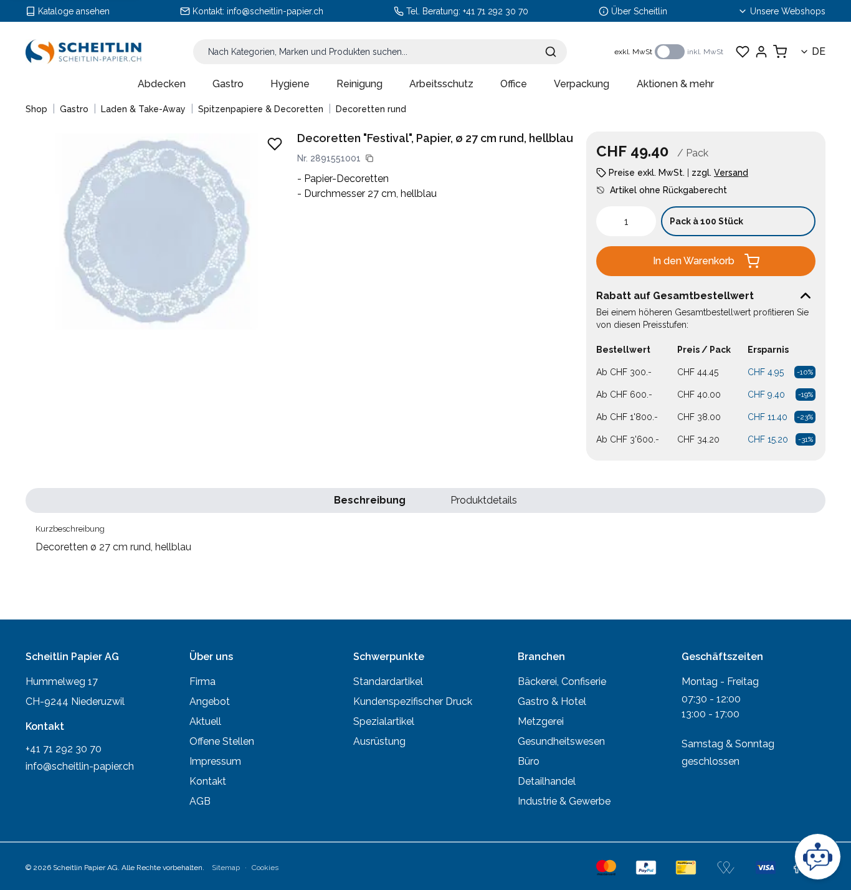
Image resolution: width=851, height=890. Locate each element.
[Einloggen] (761, 52)
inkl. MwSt (705, 51)
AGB (200, 801)
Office (513, 84)
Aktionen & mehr (675, 84)
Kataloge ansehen (74, 11)
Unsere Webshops (787, 11)
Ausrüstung (379, 741)
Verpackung (581, 84)
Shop (36, 109)
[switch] (670, 51)
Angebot (209, 701)
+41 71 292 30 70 (495, 11)
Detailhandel (547, 781)
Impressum (215, 761)
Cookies (265, 867)
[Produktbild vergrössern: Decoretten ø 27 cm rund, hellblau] (156, 231)
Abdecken (162, 84)
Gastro (228, 84)
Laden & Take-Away (143, 109)
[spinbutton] (626, 221)
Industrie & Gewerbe (564, 801)
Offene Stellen (221, 741)
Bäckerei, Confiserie (562, 681)
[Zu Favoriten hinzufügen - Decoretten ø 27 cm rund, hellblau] (274, 143)
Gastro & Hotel (552, 701)
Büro (529, 761)
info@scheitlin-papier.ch (275, 11)
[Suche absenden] (551, 52)
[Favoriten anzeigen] (742, 52)
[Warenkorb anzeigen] (780, 52)
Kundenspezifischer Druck (412, 701)
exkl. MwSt (633, 51)
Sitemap (226, 867)
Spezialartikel (383, 721)
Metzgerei (541, 721)
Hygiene (290, 84)
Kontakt (207, 781)
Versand (731, 173)
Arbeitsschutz (441, 84)
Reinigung (359, 84)
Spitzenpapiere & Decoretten (260, 109)
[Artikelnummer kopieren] (369, 158)
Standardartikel (388, 681)
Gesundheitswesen (561, 741)
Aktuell (205, 721)
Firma (202, 681)
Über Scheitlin (639, 11)
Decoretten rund (371, 109)
